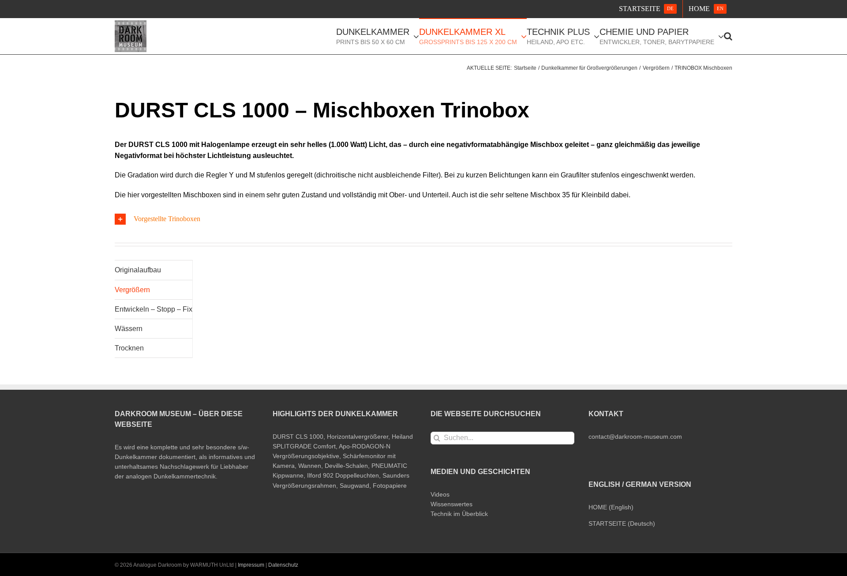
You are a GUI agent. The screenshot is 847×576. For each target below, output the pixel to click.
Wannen (309, 465)
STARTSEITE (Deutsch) (621, 523)
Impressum (251, 565)
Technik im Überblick (459, 513)
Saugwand (354, 485)
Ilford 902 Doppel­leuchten (343, 475)
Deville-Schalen (346, 465)
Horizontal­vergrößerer (357, 436)
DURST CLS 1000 (298, 436)
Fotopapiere (390, 485)
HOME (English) (610, 507)
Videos (440, 494)
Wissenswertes (451, 504)
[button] (728, 35)
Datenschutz (283, 565)
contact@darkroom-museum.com (635, 436)
